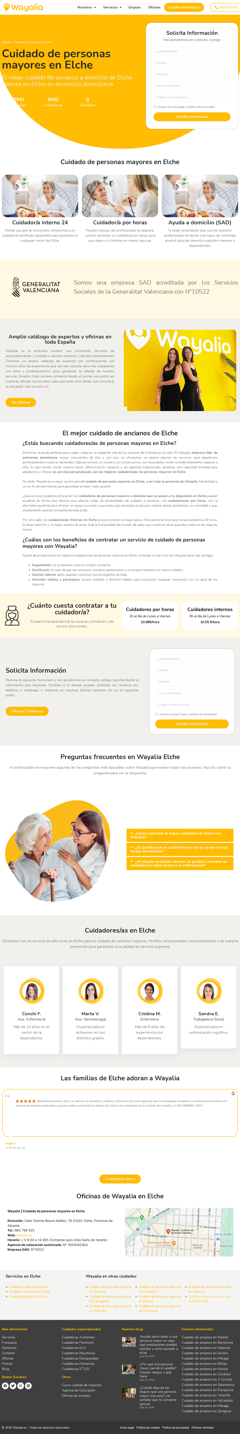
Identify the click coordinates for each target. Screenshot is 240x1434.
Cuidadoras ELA (74, 1348)
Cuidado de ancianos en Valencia (206, 1348)
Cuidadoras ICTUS (75, 1369)
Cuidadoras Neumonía (78, 1353)
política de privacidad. (201, 107)
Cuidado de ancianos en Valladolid (207, 1400)
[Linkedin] (28, 1385)
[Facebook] (5, 1385)
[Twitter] (13, 1385)
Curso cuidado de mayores (81, 1385)
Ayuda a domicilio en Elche (28, 1296)
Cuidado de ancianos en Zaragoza (206, 1411)
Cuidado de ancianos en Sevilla (205, 1353)
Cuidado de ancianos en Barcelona (207, 1342)
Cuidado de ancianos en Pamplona (207, 1390)
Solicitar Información (184, 7)
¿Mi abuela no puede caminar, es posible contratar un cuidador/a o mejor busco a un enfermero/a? (178, 863)
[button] (180, 835)
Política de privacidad (175, 1427)
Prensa (7, 1363)
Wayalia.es (24, 1235)
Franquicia (9, 1342)
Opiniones (9, 1348)
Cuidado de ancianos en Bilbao (204, 1363)
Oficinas (154, 7)
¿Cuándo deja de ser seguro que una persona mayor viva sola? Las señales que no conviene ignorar (158, 1395)
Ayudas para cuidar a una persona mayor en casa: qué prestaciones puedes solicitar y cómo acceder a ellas (159, 1344)
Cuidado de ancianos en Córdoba (206, 1374)
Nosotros (84, 7)
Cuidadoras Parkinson (78, 1342)
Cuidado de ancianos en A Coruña (207, 1379)
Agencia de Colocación (78, 1390)
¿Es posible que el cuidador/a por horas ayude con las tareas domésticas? (179, 849)
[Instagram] (20, 1385)
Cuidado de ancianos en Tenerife (206, 1395)
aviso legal (178, 107)
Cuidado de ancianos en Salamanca (208, 1384)
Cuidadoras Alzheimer (78, 1337)
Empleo (135, 7)
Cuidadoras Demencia (78, 1363)
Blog (5, 1369)
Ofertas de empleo (76, 1395)
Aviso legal (127, 1427)
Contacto (8, 1353)
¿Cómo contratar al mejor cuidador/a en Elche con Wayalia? (175, 835)
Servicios (110, 7)
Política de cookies (148, 1427)
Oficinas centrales (203, 1427)
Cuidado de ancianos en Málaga (205, 1358)
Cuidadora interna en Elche (28, 1287)
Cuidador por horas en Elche (29, 1291)
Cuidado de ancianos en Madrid (205, 1337)
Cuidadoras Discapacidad (80, 1358)
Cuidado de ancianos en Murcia (205, 1369)
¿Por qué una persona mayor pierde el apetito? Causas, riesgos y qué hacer (158, 1370)
